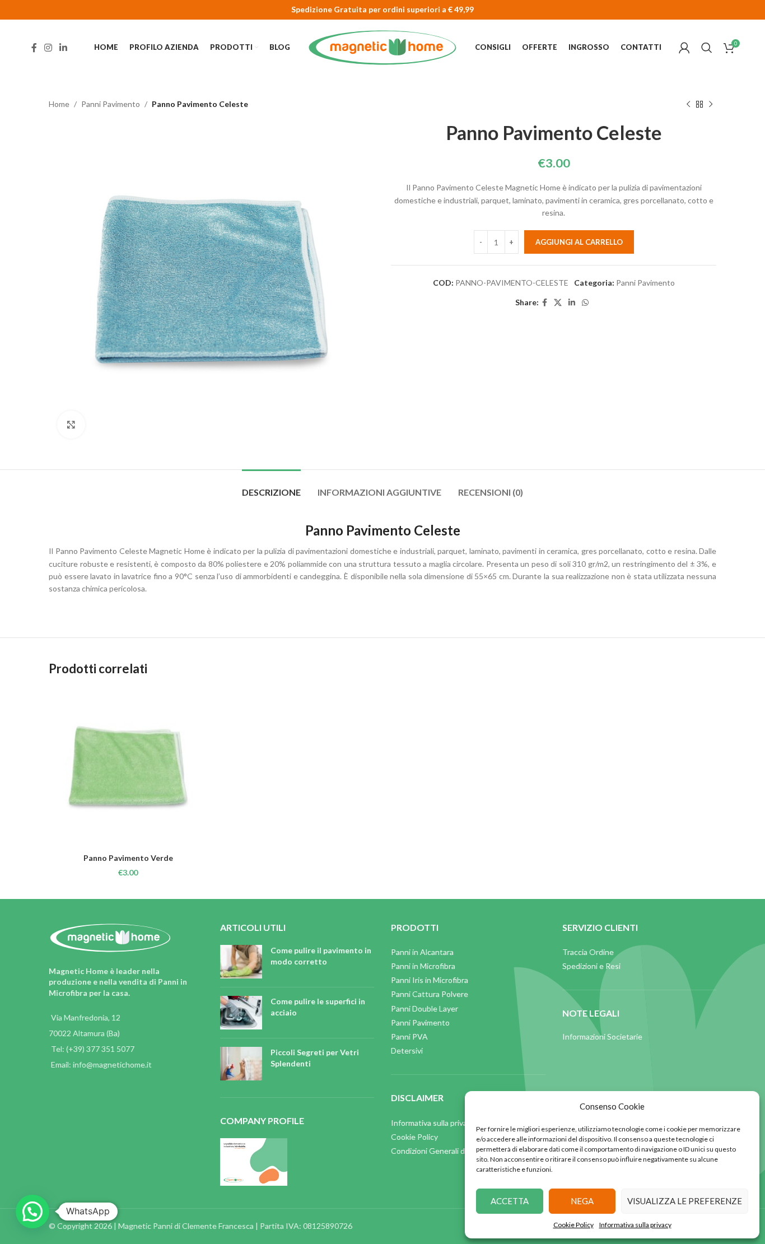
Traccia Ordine (588, 952)
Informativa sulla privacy (635, 1224)
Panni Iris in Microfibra (429, 980)
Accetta (510, 1201)
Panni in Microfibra (423, 966)
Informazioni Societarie (602, 1036)
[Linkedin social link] (63, 47)
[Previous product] (688, 104)
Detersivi (407, 1050)
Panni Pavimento (110, 104)
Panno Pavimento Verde (128, 858)
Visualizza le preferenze (684, 1201)
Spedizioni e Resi (591, 966)
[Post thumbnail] (241, 962)
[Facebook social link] (33, 47)
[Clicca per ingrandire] (71, 425)
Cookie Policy (573, 1224)
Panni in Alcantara (422, 952)
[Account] (684, 47)
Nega (582, 1201)
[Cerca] (707, 47)
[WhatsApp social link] (585, 302)
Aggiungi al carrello (579, 241)
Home (59, 104)
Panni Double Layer (424, 1008)
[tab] (271, 486)
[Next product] (710, 104)
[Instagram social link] (47, 47)
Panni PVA (409, 1036)
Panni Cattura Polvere (429, 994)
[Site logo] (382, 47)
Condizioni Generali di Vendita (443, 1151)
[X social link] (558, 302)
